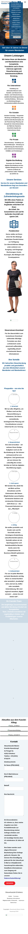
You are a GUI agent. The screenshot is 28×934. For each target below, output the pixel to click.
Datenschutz (13, 902)
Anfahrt (10, 896)
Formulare (16, 896)
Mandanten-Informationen (13, 898)
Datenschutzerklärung (12, 878)
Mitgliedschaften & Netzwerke (10, 900)
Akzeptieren (17, 37)
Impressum (21, 900)
